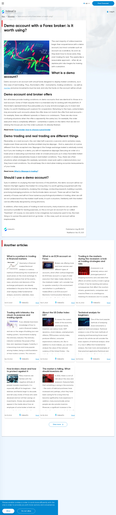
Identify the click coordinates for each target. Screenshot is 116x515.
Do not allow (26, 511)
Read (37, 303)
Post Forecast (103, 3)
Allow (8, 511)
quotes (7, 88)
